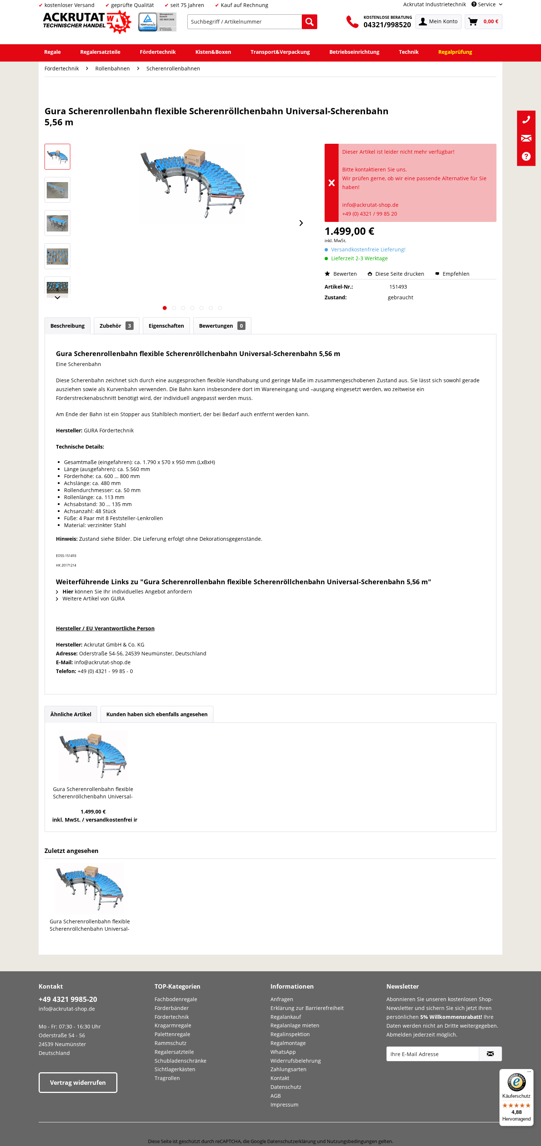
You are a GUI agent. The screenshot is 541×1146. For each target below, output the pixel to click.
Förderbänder (172, 1007)
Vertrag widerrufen (78, 1083)
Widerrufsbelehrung (295, 1060)
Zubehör (115, 325)
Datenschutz (285, 1086)
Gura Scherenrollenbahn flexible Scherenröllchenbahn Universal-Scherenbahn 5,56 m (93, 793)
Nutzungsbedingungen (352, 1141)
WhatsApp (283, 1051)
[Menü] (529, 1073)
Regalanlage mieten (294, 1025)
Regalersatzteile (174, 1051)
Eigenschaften (166, 325)
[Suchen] (309, 21)
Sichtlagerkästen (175, 1069)
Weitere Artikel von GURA (93, 598)
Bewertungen (221, 325)
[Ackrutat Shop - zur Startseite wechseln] (88, 23)
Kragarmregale (173, 1025)
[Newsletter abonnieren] (490, 1053)
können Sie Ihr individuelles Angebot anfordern (127, 591)
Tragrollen (167, 1077)
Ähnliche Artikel (70, 714)
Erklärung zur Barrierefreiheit (307, 1007)
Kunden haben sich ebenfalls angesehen (157, 714)
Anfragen (281, 999)
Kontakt (279, 1077)
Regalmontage (288, 1042)
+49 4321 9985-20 (68, 999)
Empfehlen (455, 273)
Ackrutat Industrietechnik (434, 4)
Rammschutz (171, 1042)
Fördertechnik (172, 1016)
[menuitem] (252, 21)
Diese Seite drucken (400, 273)
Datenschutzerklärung (291, 1141)
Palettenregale (172, 1034)
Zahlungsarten (288, 1069)
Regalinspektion (290, 1034)
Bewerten (345, 273)
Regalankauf (285, 1016)
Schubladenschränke (180, 1060)
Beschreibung (67, 325)
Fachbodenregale (176, 999)
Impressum (284, 1104)
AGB (275, 1095)
